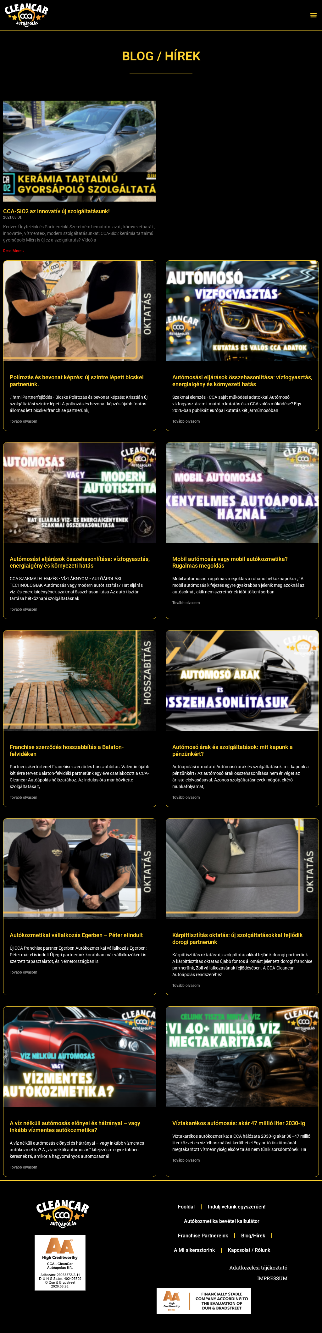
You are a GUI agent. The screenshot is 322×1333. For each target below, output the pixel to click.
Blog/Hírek (253, 1236)
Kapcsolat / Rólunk (249, 1250)
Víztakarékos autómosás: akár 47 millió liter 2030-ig (238, 1123)
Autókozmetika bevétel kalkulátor (221, 1221)
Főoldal (186, 1207)
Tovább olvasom (23, 421)
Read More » (13, 251)
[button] (313, 15)
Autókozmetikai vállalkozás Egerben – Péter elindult (76, 935)
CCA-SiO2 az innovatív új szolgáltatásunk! (56, 211)
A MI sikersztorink (194, 1250)
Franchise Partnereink (203, 1236)
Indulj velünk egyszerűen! (236, 1207)
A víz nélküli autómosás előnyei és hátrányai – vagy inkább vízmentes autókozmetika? (75, 1126)
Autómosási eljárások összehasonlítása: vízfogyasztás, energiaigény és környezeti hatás (242, 380)
